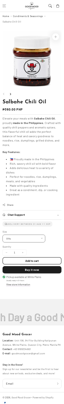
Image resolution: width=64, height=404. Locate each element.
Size (5, 231)
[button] (4, 6)
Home (6, 16)
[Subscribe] (57, 383)
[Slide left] (4, 94)
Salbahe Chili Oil (12, 21)
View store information (18, 284)
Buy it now (32, 269)
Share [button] (10, 204)
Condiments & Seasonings (28, 16)
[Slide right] (10, 94)
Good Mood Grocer (21, 397)
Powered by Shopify (43, 397)
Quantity (7, 246)
